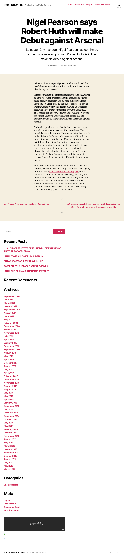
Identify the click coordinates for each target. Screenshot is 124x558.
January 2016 (10, 403)
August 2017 (10, 366)
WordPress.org (11, 510)
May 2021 (8, 319)
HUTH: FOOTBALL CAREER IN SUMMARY (23, 256)
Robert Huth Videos (102, 5)
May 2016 (8, 396)
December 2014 (11, 416)
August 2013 (10, 439)
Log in (7, 500)
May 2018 (8, 356)
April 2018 (9, 359)
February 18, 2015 (69, 65)
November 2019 (11, 333)
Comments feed (12, 507)
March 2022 (9, 303)
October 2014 (10, 419)
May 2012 (8, 466)
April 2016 (9, 399)
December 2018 (11, 346)
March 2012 (9, 469)
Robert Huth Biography (83, 5)
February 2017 (11, 376)
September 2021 (12, 309)
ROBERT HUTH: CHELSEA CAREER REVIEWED (26, 266)
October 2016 (10, 386)
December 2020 (12, 326)
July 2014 (8, 423)
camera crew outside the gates (63, 171)
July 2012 (8, 462)
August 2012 (10, 459)
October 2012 (10, 456)
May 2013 (8, 442)
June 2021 (9, 316)
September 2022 (12, 296)
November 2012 (11, 452)
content (55, 65)
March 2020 (10, 329)
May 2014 (8, 426)
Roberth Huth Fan (13, 5)
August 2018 (10, 353)
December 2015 (11, 406)
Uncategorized (11, 485)
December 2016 (11, 379)
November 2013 (11, 436)
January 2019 (10, 343)
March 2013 (9, 446)
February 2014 (11, 429)
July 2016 (8, 393)
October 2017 (10, 363)
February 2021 (11, 323)
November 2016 (11, 383)
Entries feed (10, 503)
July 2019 (8, 336)
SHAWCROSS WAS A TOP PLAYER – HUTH (24, 261)
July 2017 (8, 369)
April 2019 (9, 339)
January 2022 (10, 306)
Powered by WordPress (36, 553)
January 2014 (10, 432)
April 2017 (9, 373)
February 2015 (11, 413)
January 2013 (10, 449)
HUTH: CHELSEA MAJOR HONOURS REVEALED (26, 271)
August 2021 (10, 313)
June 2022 (9, 299)
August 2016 (10, 389)
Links (70, 5)
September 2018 (12, 349)
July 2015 (8, 409)
